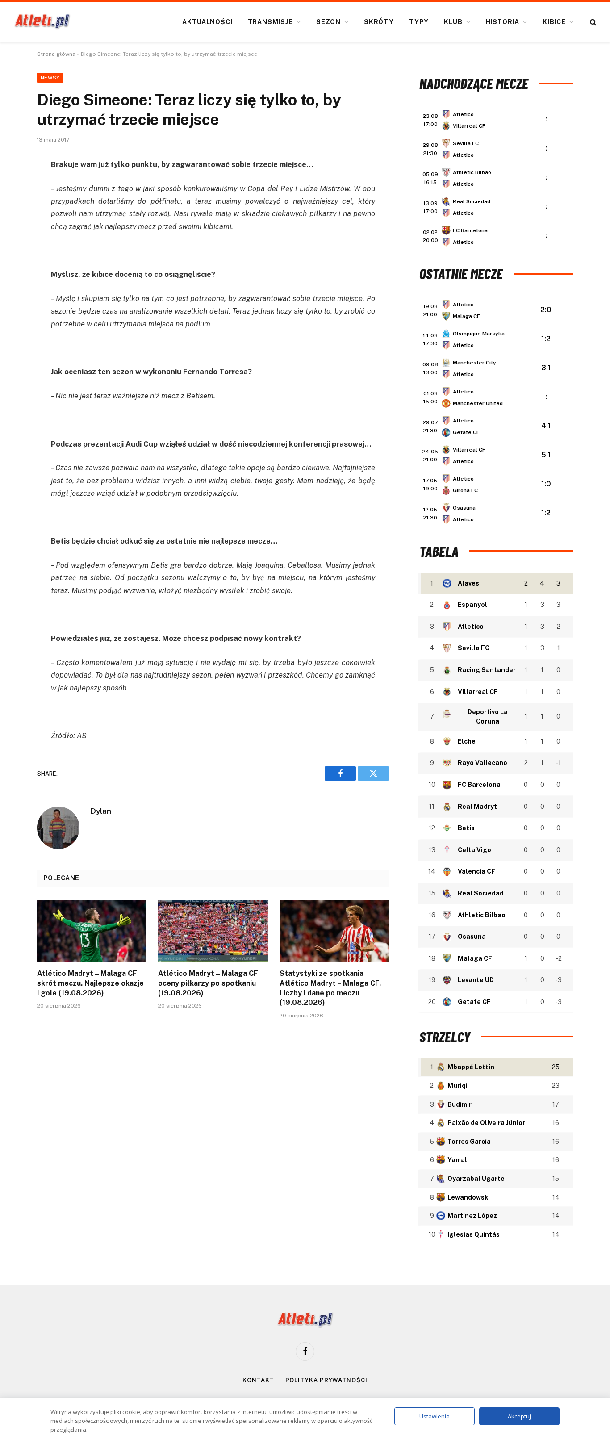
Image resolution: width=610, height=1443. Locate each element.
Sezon (328, 21)
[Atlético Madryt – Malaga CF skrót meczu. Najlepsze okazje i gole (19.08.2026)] (91, 931)
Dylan (101, 811)
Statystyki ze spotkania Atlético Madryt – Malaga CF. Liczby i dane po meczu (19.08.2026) (330, 988)
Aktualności (207, 21)
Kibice (554, 21)
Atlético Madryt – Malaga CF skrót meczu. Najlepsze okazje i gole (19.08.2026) (90, 983)
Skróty (379, 21)
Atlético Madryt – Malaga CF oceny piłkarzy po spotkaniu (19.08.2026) (208, 983)
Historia (503, 21)
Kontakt (258, 1380)
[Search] (592, 22)
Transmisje (270, 21)
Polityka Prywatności (326, 1380)
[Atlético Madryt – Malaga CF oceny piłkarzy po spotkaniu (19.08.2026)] (212, 931)
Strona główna (56, 54)
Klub (453, 21)
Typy (419, 21)
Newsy (50, 77)
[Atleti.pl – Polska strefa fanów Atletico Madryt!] (42, 22)
